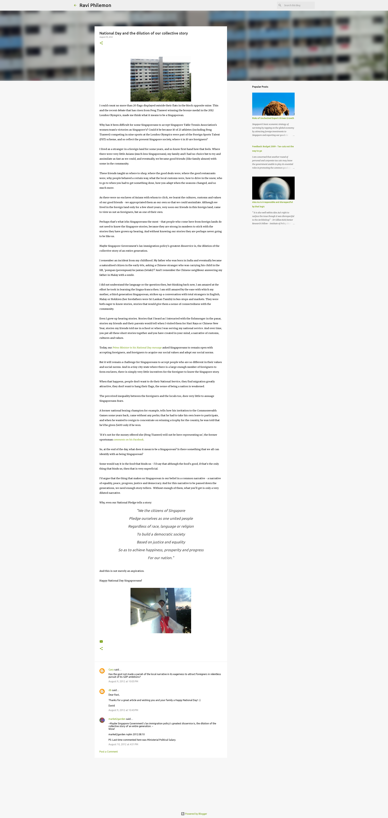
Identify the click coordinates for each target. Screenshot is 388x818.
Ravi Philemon (95, 5)
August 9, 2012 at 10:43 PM (123, 710)
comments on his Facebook (129, 439)
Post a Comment (108, 751)
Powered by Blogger (196, 813)
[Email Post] (101, 643)
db (110, 690)
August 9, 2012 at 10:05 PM (123, 681)
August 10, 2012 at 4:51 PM (123, 744)
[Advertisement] (160, 783)
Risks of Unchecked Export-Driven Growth (273, 118)
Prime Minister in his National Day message (137, 347)
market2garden (117, 719)
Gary (111, 669)
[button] (101, 43)
